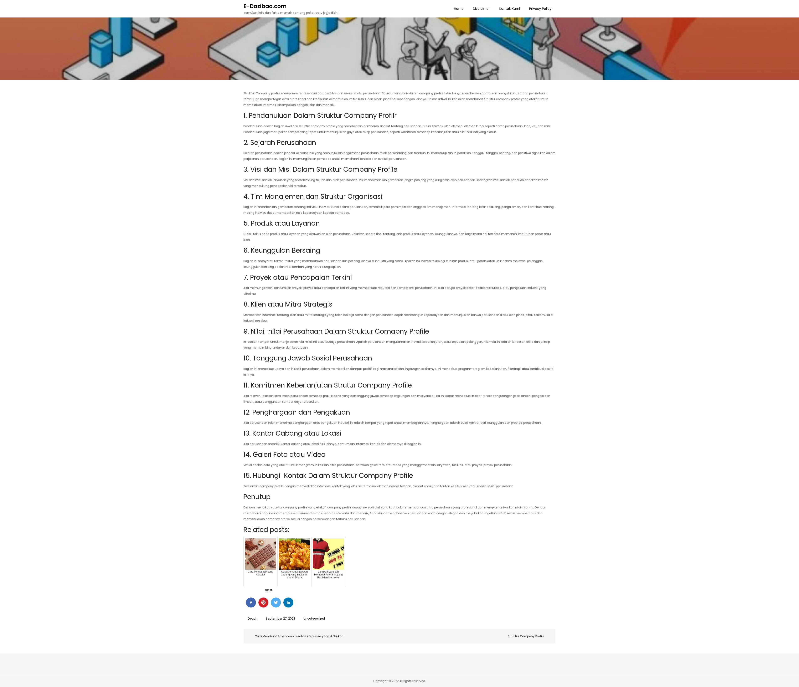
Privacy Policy (540, 8)
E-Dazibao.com (265, 6)
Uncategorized (314, 618)
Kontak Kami (509, 8)
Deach (252, 618)
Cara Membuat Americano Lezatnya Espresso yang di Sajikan (299, 636)
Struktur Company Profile (526, 636)
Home (459, 8)
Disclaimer (481, 8)
